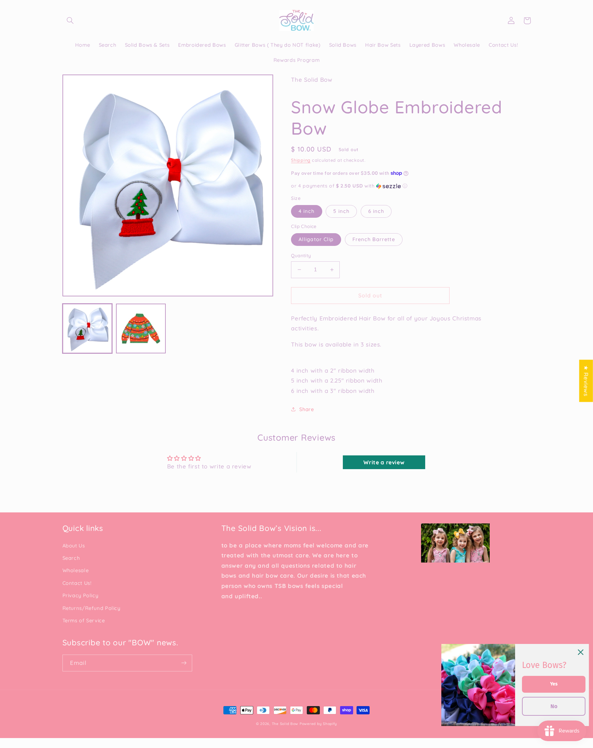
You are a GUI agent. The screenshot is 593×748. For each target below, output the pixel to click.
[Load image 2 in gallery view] (141, 329)
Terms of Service (83, 620)
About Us (73, 545)
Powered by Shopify (318, 723)
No (553, 706)
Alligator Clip (316, 239)
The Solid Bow (285, 723)
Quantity (301, 255)
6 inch (376, 211)
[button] (70, 21)
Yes (554, 684)
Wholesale (75, 570)
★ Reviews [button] (586, 380)
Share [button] (306, 409)
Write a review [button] (383, 462)
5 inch (341, 211)
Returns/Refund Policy (91, 608)
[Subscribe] (183, 663)
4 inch (306, 211)
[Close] (580, 652)
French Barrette (373, 239)
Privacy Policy (80, 595)
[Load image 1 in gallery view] (87, 329)
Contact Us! (77, 583)
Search (71, 558)
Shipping (301, 160)
